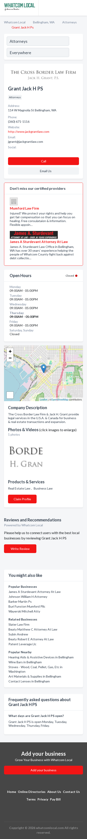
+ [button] (10, 351)
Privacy (42, 799)
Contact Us (71, 792)
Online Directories (32, 792)
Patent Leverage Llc (22, 644)
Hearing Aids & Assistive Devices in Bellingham (41, 657)
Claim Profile (22, 499)
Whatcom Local (14, 22)
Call (43, 161)
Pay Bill (55, 799)
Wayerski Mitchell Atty (24, 611)
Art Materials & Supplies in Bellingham (34, 676)
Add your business (43, 770)
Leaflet (43, 399)
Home (11, 792)
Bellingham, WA (44, 22)
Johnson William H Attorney (27, 596)
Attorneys (69, 22)
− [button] (10, 358)
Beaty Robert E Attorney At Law (31, 639)
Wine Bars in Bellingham (25, 662)
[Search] (75, 47)
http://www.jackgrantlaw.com (28, 131)
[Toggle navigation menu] (81, 7)
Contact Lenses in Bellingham (29, 681)
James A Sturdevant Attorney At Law (34, 592)
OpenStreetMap (59, 399)
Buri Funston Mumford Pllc (26, 606)
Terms (31, 799)
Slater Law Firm (18, 624)
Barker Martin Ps (20, 601)
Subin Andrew (18, 634)
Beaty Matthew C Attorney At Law (32, 629)
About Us (54, 792)
